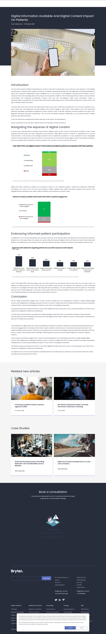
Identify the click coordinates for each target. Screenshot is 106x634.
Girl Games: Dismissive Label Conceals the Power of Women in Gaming (73, 406)
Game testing (68, 612)
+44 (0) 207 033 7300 (61, 593)
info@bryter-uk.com (61, 591)
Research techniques (17, 612)
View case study (20, 471)
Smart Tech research (52, 612)
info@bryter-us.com (83, 591)
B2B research (85, 612)
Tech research (50, 609)
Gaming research (69, 609)
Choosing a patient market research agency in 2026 (29, 406)
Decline (82, 628)
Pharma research (34, 612)
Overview (14, 609)
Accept (70, 628)
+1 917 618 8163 (81, 593)
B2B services (85, 609)
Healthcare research (35, 609)
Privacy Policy (82, 619)
